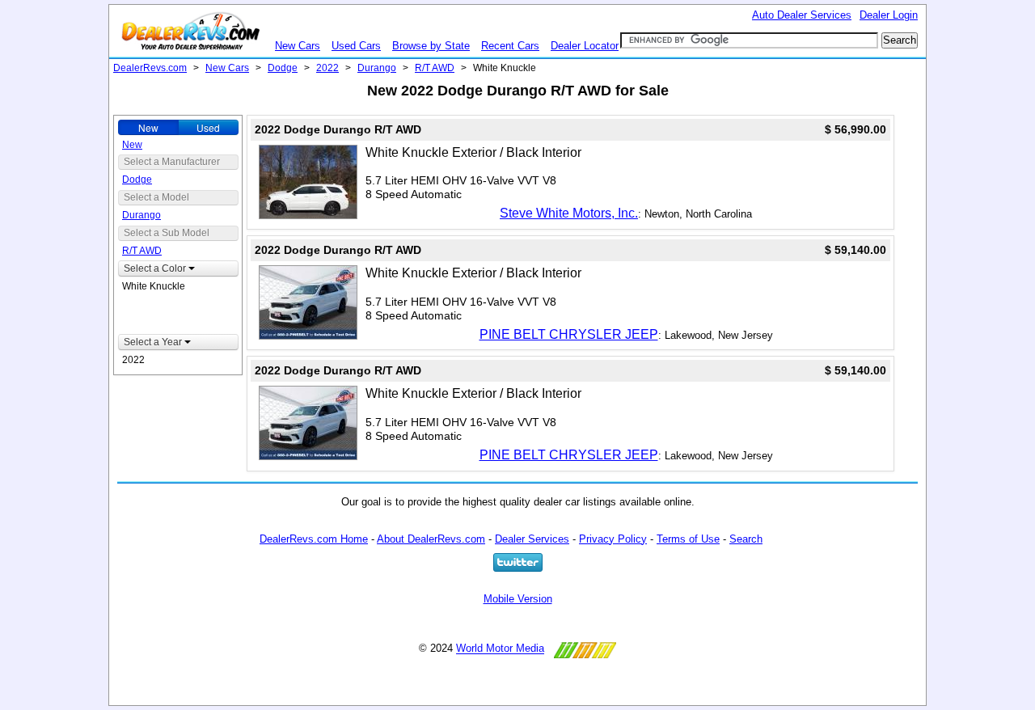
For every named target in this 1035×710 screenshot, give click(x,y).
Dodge (283, 68)
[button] (178, 268)
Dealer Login (889, 15)
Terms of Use (688, 539)
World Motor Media (500, 649)
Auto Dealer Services (801, 15)
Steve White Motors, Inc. (569, 213)
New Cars (297, 46)
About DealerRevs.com (431, 539)
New (148, 127)
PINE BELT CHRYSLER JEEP (568, 334)
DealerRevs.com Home (314, 539)
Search (746, 539)
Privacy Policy (613, 539)
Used (208, 127)
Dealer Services (532, 539)
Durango (376, 68)
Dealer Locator (585, 46)
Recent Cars (510, 46)
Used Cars (356, 46)
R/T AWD (434, 68)
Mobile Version (518, 599)
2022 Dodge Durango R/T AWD (338, 129)
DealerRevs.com (150, 68)
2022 (327, 68)
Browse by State (431, 46)
